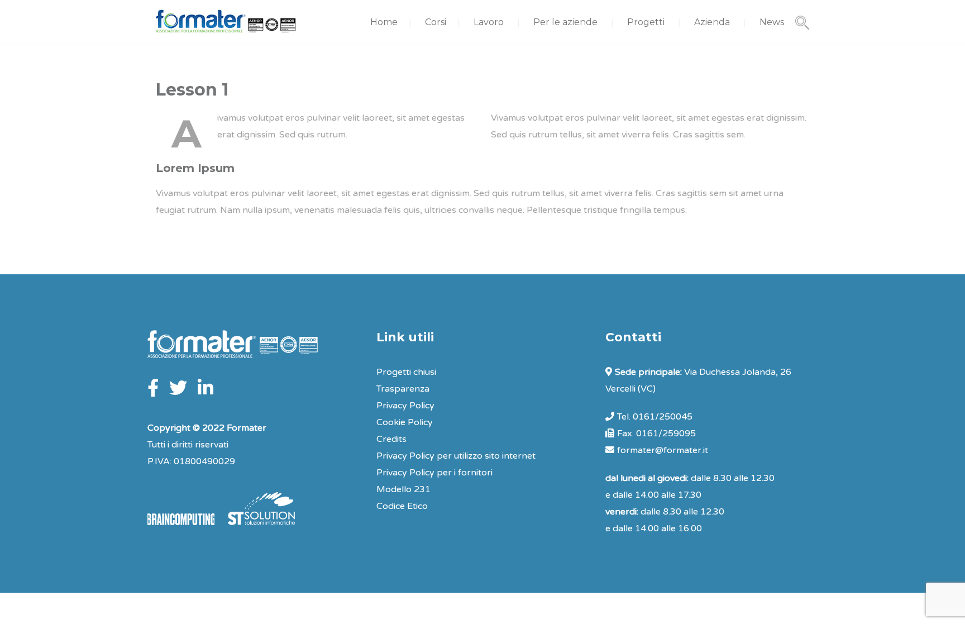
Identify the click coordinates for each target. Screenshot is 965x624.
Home (384, 22)
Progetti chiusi (406, 372)
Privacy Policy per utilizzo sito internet (456, 455)
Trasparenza (402, 388)
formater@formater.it (662, 450)
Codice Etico (402, 506)
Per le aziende (565, 22)
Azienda (712, 22)
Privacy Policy (405, 405)
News (771, 22)
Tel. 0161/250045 (654, 416)
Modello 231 (403, 489)
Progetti (646, 22)
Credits (391, 439)
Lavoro (489, 22)
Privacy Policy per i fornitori (434, 472)
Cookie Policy (404, 422)
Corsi (435, 22)
